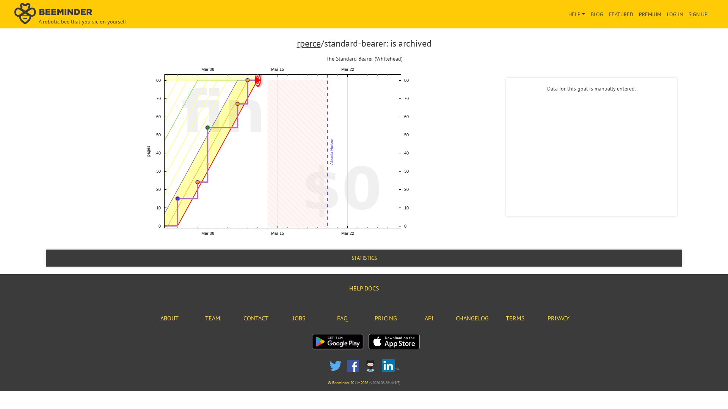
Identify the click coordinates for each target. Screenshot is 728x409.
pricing (386, 318)
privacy (559, 318)
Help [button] (574, 14)
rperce (309, 43)
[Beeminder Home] (127, 14)
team (212, 318)
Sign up (698, 14)
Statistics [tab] (364, 257)
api (429, 318)
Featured (621, 14)
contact (255, 318)
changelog (472, 318)
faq (342, 318)
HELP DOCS (364, 288)
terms (515, 318)
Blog (597, 14)
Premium (650, 14)
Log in (675, 14)
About (169, 318)
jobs (299, 318)
